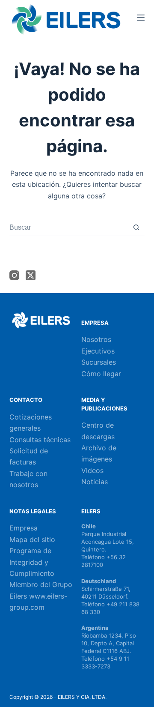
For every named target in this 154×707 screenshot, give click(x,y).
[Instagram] (14, 275)
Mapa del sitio (32, 539)
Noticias (94, 481)
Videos (92, 470)
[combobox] (68, 227)
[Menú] (141, 17)
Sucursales (98, 362)
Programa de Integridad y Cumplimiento (31, 562)
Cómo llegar (101, 373)
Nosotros (96, 339)
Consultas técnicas (40, 439)
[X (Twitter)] (31, 275)
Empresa (23, 528)
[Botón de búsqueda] (136, 227)
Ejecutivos (98, 351)
